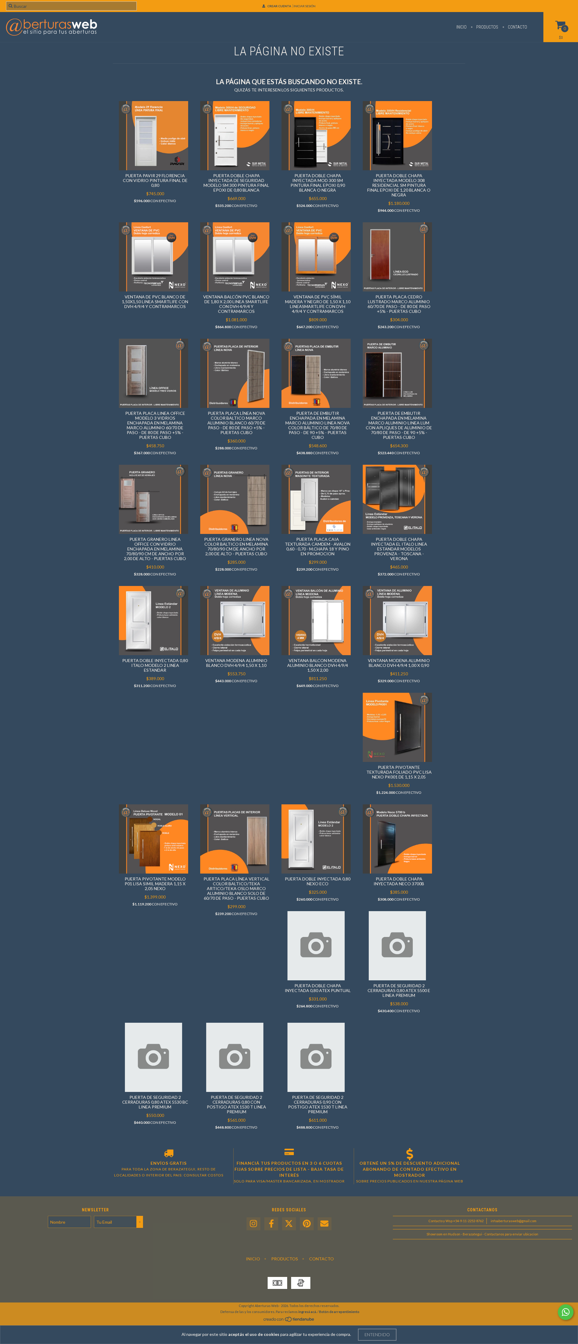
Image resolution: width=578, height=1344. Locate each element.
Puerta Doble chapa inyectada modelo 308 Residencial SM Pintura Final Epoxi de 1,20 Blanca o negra (398, 185)
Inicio (461, 27)
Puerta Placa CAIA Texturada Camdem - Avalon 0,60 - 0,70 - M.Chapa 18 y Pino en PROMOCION (317, 546)
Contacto (517, 27)
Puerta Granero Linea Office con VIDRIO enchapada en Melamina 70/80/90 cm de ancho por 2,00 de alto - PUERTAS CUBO (155, 549)
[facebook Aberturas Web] (271, 1223)
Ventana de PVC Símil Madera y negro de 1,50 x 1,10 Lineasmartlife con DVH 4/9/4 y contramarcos (317, 304)
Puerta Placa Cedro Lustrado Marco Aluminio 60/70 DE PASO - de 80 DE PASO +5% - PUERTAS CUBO (399, 304)
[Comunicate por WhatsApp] (565, 1312)
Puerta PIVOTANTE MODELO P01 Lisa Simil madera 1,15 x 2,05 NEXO (155, 883)
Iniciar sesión (304, 6)
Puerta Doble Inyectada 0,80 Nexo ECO (317, 881)
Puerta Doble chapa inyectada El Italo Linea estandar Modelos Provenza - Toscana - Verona (399, 549)
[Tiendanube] (289, 1321)
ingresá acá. (307, 1312)
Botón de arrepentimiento (339, 1312)
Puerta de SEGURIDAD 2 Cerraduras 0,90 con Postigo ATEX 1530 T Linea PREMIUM (317, 1104)
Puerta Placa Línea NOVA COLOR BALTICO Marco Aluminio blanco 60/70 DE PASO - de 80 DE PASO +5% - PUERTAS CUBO (236, 423)
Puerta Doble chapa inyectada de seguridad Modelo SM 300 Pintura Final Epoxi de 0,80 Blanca (236, 183)
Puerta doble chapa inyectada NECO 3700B (399, 881)
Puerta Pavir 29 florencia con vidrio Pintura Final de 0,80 (155, 180)
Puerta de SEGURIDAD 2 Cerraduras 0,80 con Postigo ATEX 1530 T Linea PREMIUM (236, 1104)
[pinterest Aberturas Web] (307, 1223)
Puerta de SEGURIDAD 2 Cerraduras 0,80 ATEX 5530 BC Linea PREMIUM (155, 1102)
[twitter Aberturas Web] (289, 1223)
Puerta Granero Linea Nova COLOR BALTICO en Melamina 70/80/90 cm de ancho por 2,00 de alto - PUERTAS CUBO (236, 546)
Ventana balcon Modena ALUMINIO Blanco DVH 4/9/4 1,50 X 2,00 (317, 665)
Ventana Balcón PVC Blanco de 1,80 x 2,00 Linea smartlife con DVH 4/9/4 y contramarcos (236, 304)
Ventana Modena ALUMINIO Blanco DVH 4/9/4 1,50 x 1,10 (236, 663)
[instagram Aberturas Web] (253, 1223)
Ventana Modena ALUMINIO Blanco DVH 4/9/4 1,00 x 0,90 (399, 663)
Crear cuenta (279, 6)
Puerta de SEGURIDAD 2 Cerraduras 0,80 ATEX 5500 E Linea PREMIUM (399, 990)
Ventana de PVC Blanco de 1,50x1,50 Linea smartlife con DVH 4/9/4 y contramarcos (155, 301)
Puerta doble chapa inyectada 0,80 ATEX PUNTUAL (318, 988)
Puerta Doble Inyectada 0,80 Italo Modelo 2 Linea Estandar (155, 665)
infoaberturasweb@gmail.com (513, 1221)
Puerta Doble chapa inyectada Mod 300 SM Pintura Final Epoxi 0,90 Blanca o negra (318, 183)
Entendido (377, 1334)
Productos (486, 27)
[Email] (324, 1223)
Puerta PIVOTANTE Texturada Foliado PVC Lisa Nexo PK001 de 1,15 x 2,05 (399, 772)
